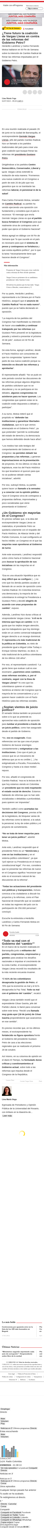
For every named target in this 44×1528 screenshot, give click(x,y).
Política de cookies (7, 1377)
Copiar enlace (7, 1522)
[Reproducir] (7, 82)
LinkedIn (35, 92)
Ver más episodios (9, 1468)
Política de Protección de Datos (27, 1374)
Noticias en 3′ (6, 1428)
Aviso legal (11, 1374)
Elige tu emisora (33, 8)
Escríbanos (32, 1380)
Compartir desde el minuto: (14, 1527)
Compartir (33, 1468)
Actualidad (29, 29)
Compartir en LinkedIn (10, 1517)
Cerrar (3, 1483)
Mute (3, 1419)
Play (3, 1424)
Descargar (4, 1525)
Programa (18, 5)
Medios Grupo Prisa (22, 1393)
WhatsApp (40, 92)
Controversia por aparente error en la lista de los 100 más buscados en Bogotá (17, 1329)
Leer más (7, 1116)
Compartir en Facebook (11, 1512)
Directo (33, 1428)
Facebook (25, 92)
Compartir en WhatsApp (11, 1520)
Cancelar (12, 1504)
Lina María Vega (9, 98)
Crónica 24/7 (5, 1458)
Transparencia (38, 1377)
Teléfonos (23, 1380)
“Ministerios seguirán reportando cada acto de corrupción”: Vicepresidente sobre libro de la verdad (18, 1354)
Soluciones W (13, 1380)
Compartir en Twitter (9, 1515)
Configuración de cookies (23, 1377)
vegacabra (18, 98)
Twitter (30, 92)
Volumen (4, 1421)
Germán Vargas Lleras (26, 1081)
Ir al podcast (22, 1468)
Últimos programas (21, 1428)
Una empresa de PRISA (22, 1387)
